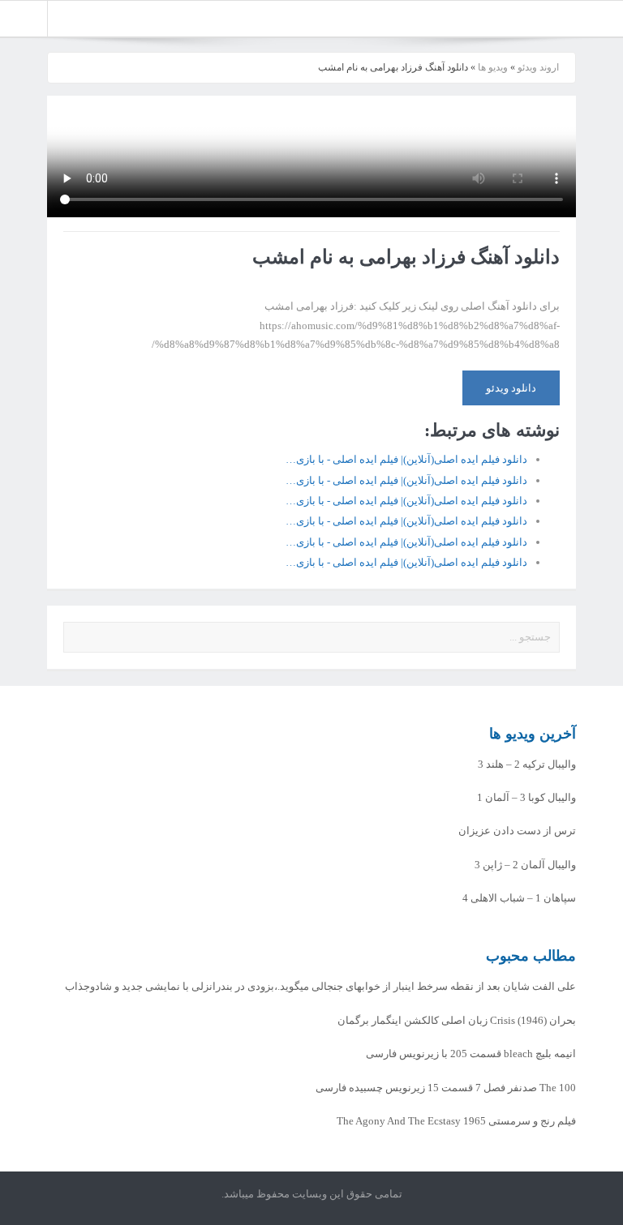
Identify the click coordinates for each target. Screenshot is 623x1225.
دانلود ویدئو (511, 388)
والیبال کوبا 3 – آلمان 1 (526, 797)
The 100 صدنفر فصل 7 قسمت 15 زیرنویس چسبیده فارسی (446, 1088)
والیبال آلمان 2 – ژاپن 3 (525, 865)
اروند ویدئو (538, 67)
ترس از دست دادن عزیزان (517, 831)
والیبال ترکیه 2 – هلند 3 (527, 764)
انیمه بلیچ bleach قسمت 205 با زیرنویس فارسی (471, 1053)
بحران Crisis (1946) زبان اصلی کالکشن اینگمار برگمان (456, 1020)
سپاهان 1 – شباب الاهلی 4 (519, 898)
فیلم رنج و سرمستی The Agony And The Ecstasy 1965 (456, 1121)
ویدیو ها (493, 67)
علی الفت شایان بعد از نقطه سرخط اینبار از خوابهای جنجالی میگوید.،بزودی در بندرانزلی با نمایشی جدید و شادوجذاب (320, 986)
